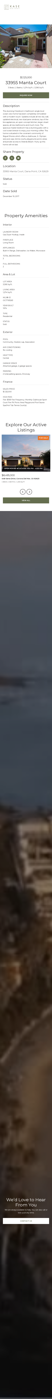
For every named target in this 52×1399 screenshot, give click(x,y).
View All (26, 500)
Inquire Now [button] (26, 95)
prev (23, 492)
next (29, 492)
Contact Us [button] (26, 1221)
